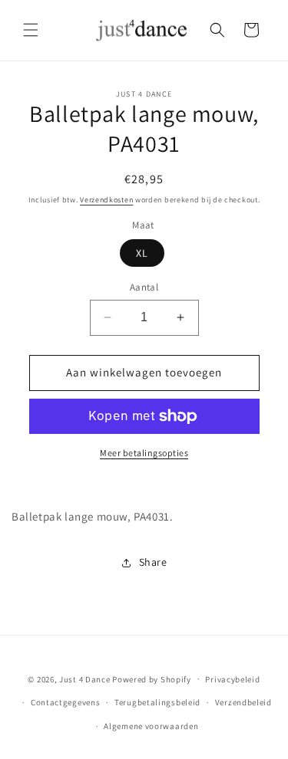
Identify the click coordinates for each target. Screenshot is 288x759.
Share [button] (153, 562)
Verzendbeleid (243, 702)
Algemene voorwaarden (151, 726)
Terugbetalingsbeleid (157, 702)
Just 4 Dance (84, 678)
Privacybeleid (232, 679)
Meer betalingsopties (144, 452)
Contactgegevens (66, 702)
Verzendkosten (106, 200)
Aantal (144, 287)
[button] (31, 30)
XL (142, 253)
